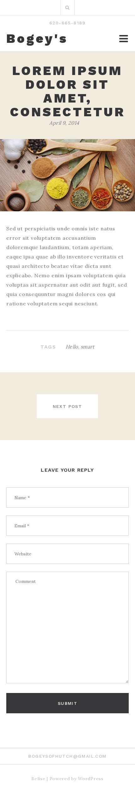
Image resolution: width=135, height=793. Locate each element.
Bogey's (37, 39)
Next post (67, 406)
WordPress (90, 778)
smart (87, 347)
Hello (72, 347)
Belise (38, 778)
